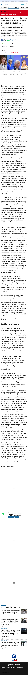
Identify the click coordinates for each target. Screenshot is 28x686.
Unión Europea (10, 466)
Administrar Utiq (21, 669)
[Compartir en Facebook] (2, 40)
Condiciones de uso (19, 667)
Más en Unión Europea (10, 607)
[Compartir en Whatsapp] (8, 40)
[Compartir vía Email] (14, 40)
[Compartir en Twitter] (5, 40)
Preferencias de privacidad (6, 672)
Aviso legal (3, 667)
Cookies (2, 669)
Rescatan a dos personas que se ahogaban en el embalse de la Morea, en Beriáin (13, 13)
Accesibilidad (14, 669)
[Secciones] (1, 4)
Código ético (7, 669)
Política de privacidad (11, 667)
